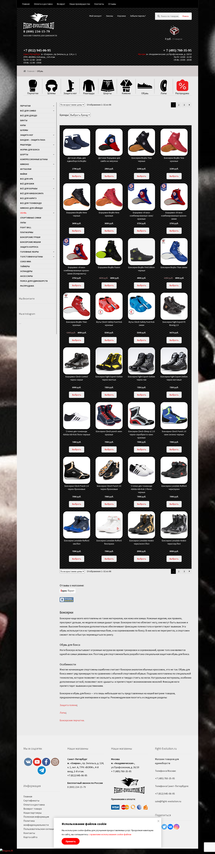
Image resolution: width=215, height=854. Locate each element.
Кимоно (24, 164)
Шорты (24, 154)
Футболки (25, 169)
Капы (23, 125)
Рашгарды (25, 144)
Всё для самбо (28, 110)
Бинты (23, 120)
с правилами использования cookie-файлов (110, 834)
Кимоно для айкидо (31, 208)
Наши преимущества (80, 4)
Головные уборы (29, 251)
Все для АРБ (26, 178)
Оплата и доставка (34, 804)
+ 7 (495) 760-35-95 (177, 50)
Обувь (23, 212)
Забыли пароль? (138, 15)
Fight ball (25, 227)
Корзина (121, 15)
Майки (23, 173)
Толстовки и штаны (31, 256)
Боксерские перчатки (72, 720)
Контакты (29, 833)
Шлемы (24, 130)
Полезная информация (36, 816)
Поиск (185, 16)
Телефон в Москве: (165, 770)
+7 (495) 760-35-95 (165, 778)
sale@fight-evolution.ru (168, 801)
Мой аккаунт (95, 15)
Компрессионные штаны (34, 159)
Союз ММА (25, 261)
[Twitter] (164, 827)
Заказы (109, 15)
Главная (30, 71)
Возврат (61, 4)
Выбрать (76, 176)
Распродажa (27, 285)
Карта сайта (30, 837)
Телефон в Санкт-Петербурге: (172, 786)
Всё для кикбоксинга (31, 193)
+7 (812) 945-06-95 (37, 50)
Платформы (26, 232)
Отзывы (112, 4)
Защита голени (68, 705)
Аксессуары (26, 276)
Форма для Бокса (30, 149)
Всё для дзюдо (28, 115)
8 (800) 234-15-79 (36, 31)
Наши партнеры (32, 812)
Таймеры (25, 266)
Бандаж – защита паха (32, 139)
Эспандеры (26, 271)
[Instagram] (176, 827)
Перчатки (25, 105)
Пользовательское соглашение (41, 828)
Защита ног (26, 135)
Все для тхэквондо (31, 203)
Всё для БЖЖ (27, 183)
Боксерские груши (30, 237)
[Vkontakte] (170, 827)
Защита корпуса (29, 246)
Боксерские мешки (30, 242)
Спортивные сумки (30, 217)
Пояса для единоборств (34, 281)
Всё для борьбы (28, 188)
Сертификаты (31, 800)
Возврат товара (32, 808)
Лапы (63, 712)
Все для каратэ (28, 198)
